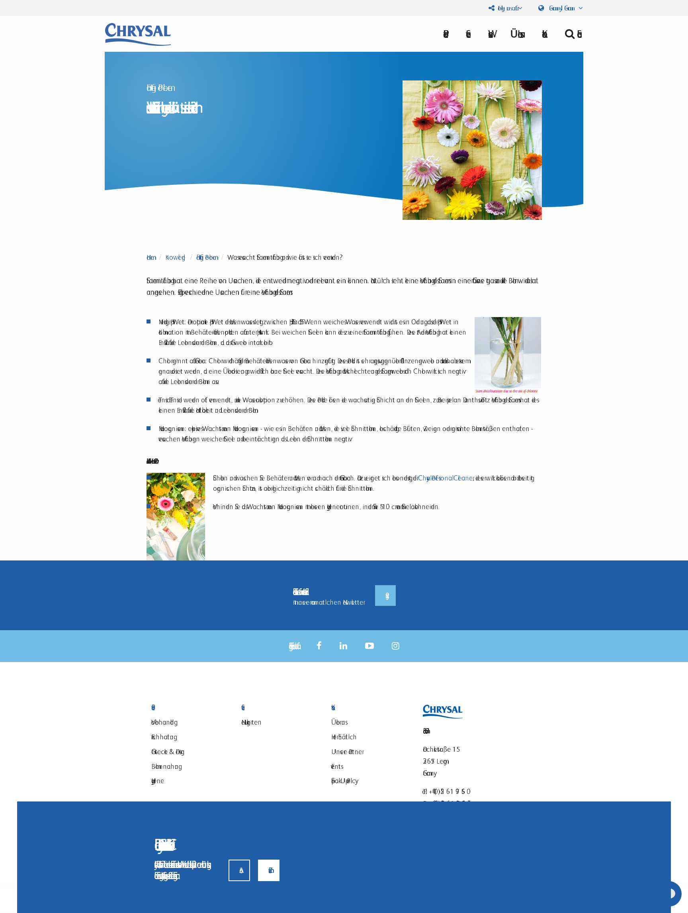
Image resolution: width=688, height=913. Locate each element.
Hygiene (157, 780)
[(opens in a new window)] (319, 646)
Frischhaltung (162, 737)
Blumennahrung (164, 766)
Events (336, 766)
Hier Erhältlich (344, 737)
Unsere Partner (346, 751)
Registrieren (385, 595)
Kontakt (366, 707)
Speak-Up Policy (343, 780)
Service (276, 707)
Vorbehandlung (162, 722)
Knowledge (175, 257)
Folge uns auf (505, 8)
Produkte (186, 707)
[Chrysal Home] (138, 33)
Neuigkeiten (251, 722)
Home (150, 257)
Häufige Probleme (206, 257)
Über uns (515, 34)
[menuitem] (515, 34)
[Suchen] (571, 34)
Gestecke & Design (168, 751)
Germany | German (562, 8)
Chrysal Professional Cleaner (445, 478)
